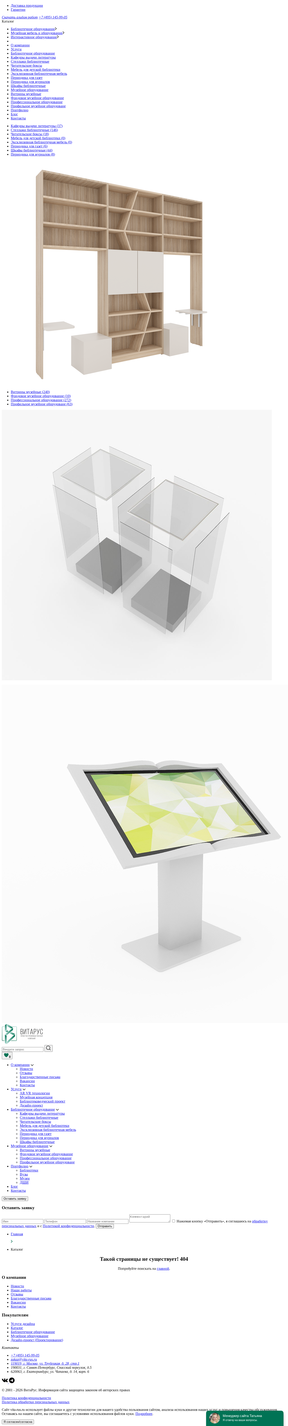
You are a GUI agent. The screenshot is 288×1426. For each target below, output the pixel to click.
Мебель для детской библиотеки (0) (38, 138)
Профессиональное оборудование (37, 102)
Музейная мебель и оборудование (37, 33)
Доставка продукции (27, 5)
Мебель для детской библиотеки (35, 69)
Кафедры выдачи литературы (33, 57)
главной (163, 1268)
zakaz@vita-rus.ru (24, 1359)
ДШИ (24, 1182)
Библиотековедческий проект (42, 1101)
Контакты (18, 118)
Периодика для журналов (30, 82)
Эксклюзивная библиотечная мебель (39, 74)
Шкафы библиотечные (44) (31, 150)
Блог (14, 114)
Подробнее (143, 1414)
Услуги (16, 49)
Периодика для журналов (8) (33, 154)
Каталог (17, 1328)
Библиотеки (29, 1170)
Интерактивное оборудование (34, 37)
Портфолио (19, 110)
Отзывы (26, 1073)
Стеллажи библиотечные (30, 61)
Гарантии (18, 9)
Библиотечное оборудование (33, 29)
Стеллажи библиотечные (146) (34, 130)
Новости (26, 1069)
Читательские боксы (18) (30, 134)
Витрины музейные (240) (30, 392)
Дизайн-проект (31, 1105)
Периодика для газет (27, 78)
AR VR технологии (35, 1093)
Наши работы (21, 1290)
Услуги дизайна (23, 1324)
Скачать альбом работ (20, 17)
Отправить (105, 1226)
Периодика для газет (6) (29, 146)
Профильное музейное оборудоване (38, 106)
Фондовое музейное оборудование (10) (41, 396)
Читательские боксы (26, 65)
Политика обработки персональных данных (36, 1402)
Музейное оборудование (29, 90)
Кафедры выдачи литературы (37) (37, 126)
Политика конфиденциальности (26, 1398)
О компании (20, 45)
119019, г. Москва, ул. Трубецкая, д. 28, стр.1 (45, 1363)
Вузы (24, 1174)
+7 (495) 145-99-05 (53, 17)
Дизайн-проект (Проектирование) (37, 1340)
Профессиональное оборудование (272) (41, 400)
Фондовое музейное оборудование (37, 98)
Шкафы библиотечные (28, 86)
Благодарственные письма (40, 1077)
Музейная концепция (36, 1097)
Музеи (25, 1178)
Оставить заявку (15, 1198)
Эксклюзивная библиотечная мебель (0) (41, 142)
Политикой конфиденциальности (68, 1226)
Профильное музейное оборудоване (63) (41, 404)
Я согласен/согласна (18, 1422)
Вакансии (27, 1081)
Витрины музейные (26, 94)
